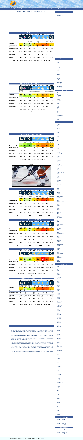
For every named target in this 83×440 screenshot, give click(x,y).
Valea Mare (59, 402)
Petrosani (58, 210)
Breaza (58, 66)
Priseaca (58, 359)
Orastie (58, 206)
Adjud (58, 125)
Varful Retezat (59, 86)
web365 (43, 438)
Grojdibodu (59, 322)
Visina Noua (59, 407)
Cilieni (58, 286)
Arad (65, 8)
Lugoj (58, 188)
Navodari (58, 110)
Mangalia (58, 106)
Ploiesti (50, 8)
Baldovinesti (59, 267)
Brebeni (58, 278)
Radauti (58, 216)
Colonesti (58, 287)
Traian (58, 394)
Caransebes (59, 157)
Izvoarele (58, 331)
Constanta (34, 8)
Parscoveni (59, 351)
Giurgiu (58, 182)
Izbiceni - (60, 15)
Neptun (58, 111)
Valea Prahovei (59, 82)
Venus (58, 119)
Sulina (58, 116)
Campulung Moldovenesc (61, 153)
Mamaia (58, 104)
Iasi (30, 8)
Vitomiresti (59, 409)
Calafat (58, 148)
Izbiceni (58, 330)
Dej (57, 166)
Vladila (58, 410)
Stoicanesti (59, 385)
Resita (58, 221)
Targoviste (59, 240)
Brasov (43, 8)
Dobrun (58, 303)
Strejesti (58, 386)
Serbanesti (59, 374)
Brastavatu (59, 277)
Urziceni (58, 254)
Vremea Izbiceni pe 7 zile (61, 424)
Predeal (58, 77)
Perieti (58, 353)
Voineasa (58, 411)
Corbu (58, 290)
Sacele (58, 225)
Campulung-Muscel (60, 154)
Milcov (58, 337)
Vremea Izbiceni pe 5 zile (61, 423)
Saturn (58, 114)
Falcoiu (58, 309)
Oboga (58, 343)
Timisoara (27, 8)
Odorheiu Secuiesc (60, 201)
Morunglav (59, 338)
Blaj (57, 140)
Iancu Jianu (59, 326)
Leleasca (58, 333)
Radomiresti (59, 361)
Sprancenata (59, 381)
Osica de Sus (59, 350)
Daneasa (58, 297)
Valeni (58, 403)
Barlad (58, 136)
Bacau (61, 8)
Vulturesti (58, 414)
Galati (47, 8)
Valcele (58, 401)
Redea (58, 362)
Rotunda (58, 363)
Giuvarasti (59, 317)
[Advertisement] (31, 21)
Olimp (58, 112)
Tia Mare (58, 391)
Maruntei (58, 334)
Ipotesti (58, 329)
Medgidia (58, 193)
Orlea (58, 347)
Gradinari (58, 319)
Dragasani (59, 170)
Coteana (58, 291)
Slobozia (58, 237)
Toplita (58, 249)
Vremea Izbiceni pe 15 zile (62, 433)
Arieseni (58, 61)
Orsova (58, 208)
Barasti (58, 271)
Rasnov (58, 78)
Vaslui (58, 256)
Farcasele (59, 310)
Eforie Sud (59, 100)
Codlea (58, 161)
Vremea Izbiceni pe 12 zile (62, 431)
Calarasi (58, 149)
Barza (58, 273)
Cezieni (58, 285)
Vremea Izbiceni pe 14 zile (62, 432)
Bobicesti (58, 274)
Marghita (58, 192)
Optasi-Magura (59, 346)
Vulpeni (58, 413)
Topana (58, 393)
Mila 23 (58, 108)
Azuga (58, 62)
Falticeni (58, 174)
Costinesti (58, 96)
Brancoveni (59, 275)
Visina (58, 406)
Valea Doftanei (59, 81)
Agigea (58, 94)
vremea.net (13, 7)
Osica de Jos (59, 349)
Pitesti (58, 213)
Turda (58, 252)
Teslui (58, 390)
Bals (57, 269)
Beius (58, 137)
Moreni (58, 198)
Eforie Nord (59, 99)
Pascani (58, 209)
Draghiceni (59, 306)
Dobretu (58, 299)
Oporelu (58, 345)
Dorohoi (58, 169)
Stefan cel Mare (60, 382)
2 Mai (58, 92)
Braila (58, 8)
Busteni (58, 67)
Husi (57, 185)
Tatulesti (58, 389)
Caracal (58, 156)
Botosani (58, 141)
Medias (58, 194)
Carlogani (58, 283)
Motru (58, 200)
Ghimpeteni (59, 315)
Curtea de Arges (60, 165)
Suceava (58, 238)
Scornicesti (59, 371)
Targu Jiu (58, 241)
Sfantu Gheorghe (60, 115)
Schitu (58, 370)
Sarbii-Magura (59, 367)
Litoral (58, 103)
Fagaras (58, 73)
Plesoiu (58, 355)
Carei (58, 158)
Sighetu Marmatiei (60, 233)
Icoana (58, 327)
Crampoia (58, 293)
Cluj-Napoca (21, 8)
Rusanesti (59, 365)
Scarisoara (59, 369)
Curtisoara (59, 295)
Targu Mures (59, 242)
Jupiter (58, 102)
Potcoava (58, 358)
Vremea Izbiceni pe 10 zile (62, 429)
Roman (58, 222)
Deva (58, 168)
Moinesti (58, 197)
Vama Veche (59, 118)
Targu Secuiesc (60, 244)
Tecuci (58, 246)
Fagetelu (58, 307)
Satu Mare (59, 228)
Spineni (58, 379)
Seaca (58, 373)
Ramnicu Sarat (59, 217)
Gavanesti (59, 314)
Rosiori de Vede (60, 224)
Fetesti (58, 176)
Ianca (58, 325)
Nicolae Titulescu (60, 341)
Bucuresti (16, 8)
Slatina (58, 236)
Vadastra (58, 398)
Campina (58, 69)
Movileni (58, 339)
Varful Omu (59, 85)
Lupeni (58, 189)
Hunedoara (59, 184)
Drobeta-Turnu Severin (61, 172)
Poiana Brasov (59, 75)
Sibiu (58, 232)
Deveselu (58, 298)
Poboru (58, 357)
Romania (11, 8)
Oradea (54, 8)
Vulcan (58, 258)
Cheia (58, 70)
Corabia (58, 289)
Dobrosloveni (59, 301)
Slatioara (58, 377)
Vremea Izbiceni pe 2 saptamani (63, 435)
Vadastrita (59, 399)
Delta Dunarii (59, 98)
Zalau (58, 260)
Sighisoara (59, 234)
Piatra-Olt (58, 354)
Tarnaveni (58, 245)
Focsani (58, 177)
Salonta (58, 226)
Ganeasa (58, 311)
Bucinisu (58, 279)
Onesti (58, 204)
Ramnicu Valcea (60, 218)
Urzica (58, 397)
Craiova (39, 8)
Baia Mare (59, 133)
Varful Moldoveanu (60, 83)
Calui (58, 281)
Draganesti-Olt (59, 305)
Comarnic (58, 71)
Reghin (58, 220)
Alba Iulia (58, 128)
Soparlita (58, 378)
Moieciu (58, 74)
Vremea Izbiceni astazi (61, 419)
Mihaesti (58, 335)
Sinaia (58, 79)
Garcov (58, 313)
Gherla (58, 181)
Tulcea (58, 250)
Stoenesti (58, 383)
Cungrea (58, 294)
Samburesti (59, 366)
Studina (58, 387)
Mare (58, 107)
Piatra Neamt (59, 212)
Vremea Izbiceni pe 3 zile (61, 422)
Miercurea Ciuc (60, 196)
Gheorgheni (59, 180)
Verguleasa (59, 405)
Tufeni (58, 395)
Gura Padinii (59, 323)
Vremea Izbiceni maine (61, 420)
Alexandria (59, 129)
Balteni (58, 270)
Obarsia (58, 342)
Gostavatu (59, 318)
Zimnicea (58, 261)
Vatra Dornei (59, 87)
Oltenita (58, 202)
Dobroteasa (59, 302)
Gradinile (58, 321)
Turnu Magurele (60, 253)
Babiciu (58, 266)
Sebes (58, 229)
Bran (58, 63)
